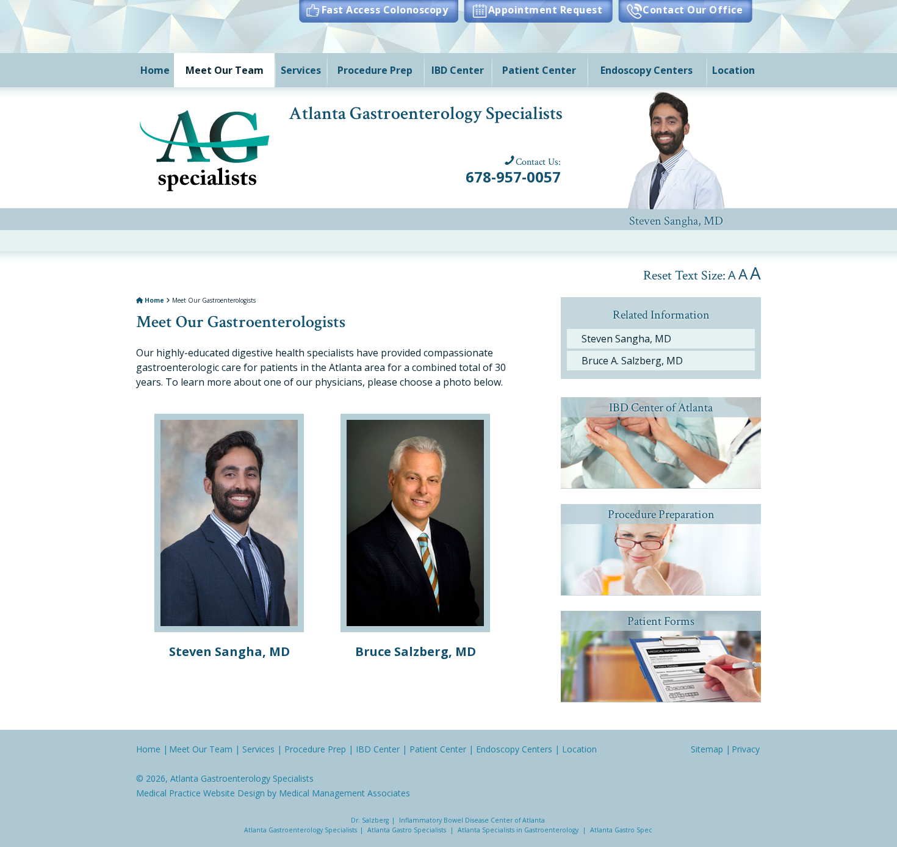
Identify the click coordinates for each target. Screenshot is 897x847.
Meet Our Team (225, 70)
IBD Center (457, 70)
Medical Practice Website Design (200, 793)
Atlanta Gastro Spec (621, 830)
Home (155, 70)
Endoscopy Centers (646, 70)
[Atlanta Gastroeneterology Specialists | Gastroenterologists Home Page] (206, 147)
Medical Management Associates (344, 793)
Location (733, 70)
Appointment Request (545, 9)
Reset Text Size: (684, 275)
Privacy (746, 749)
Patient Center (539, 70)
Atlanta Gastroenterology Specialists (242, 778)
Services (301, 70)
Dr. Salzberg (370, 820)
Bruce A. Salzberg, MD (632, 360)
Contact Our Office (693, 9)
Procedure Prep (374, 70)
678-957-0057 (513, 177)
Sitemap (707, 749)
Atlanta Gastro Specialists (406, 830)
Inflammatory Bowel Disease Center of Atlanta (472, 820)
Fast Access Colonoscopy (385, 9)
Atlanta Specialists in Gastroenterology (518, 830)
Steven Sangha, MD (676, 147)
